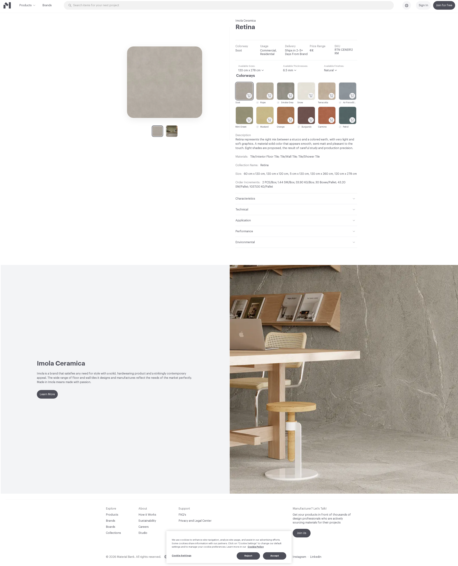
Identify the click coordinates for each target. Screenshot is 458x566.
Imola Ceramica (245, 20)
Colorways (245, 76)
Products (25, 5)
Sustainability (147, 520)
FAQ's (182, 514)
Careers (143, 526)
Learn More (47, 394)
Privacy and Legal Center (195, 520)
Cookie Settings (181, 555)
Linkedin (315, 556)
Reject (248, 556)
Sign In (423, 5)
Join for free (444, 5)
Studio (142, 533)
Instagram (299, 556)
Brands (47, 5)
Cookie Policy (256, 547)
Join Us (301, 533)
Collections (113, 533)
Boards (110, 526)
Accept (274, 556)
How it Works (147, 514)
